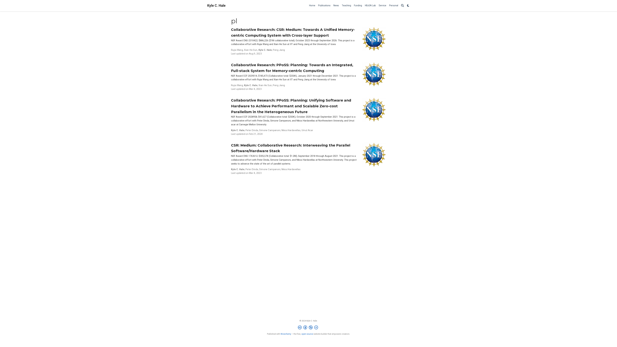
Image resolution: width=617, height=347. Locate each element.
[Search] (402, 6)
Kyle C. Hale (216, 6)
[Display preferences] (408, 6)
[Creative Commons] (308, 327)
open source (307, 334)
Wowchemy (286, 334)
